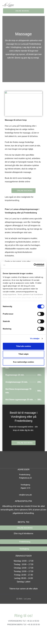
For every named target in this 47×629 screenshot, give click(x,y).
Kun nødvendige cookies (23, 362)
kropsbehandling (12, 200)
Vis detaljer (35, 338)
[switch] (40, 314)
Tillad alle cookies (23, 346)
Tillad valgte (23, 354)
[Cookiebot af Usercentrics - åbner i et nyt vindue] (33, 265)
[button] (43, 5)
